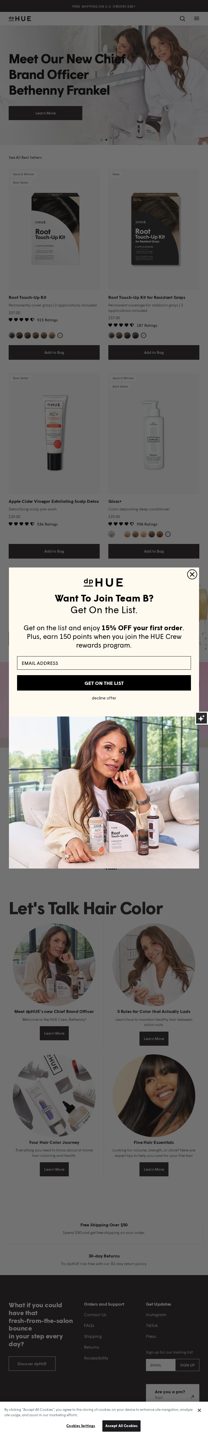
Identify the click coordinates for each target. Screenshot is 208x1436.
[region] (104, 1419)
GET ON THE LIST (104, 683)
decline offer (104, 698)
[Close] (199, 1410)
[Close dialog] (192, 574)
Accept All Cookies (121, 1426)
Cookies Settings (80, 1426)
